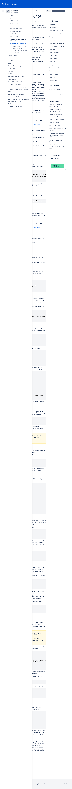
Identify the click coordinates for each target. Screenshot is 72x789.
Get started (11, 15)
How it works (53, 24)
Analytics (10, 71)
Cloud (48, 11)
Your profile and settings (15, 66)
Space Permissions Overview (18, 26)
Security (56, 784)
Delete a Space (14, 36)
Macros (10, 63)
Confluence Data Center (15, 96)
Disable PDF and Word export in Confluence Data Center (56, 146)
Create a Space (14, 20)
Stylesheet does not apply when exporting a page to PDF (56, 135)
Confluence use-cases (14, 84)
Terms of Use (47, 784)
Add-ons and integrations (15, 81)
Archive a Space (14, 34)
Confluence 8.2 (15, 10)
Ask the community (56, 165)
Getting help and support (15, 106)
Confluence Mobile (13, 60)
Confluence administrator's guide (17, 87)
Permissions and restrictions (16, 76)
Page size (52, 49)
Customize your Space (16, 31)
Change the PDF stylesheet (57, 43)
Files (9, 58)
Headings (52, 77)
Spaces (10, 18)
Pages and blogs (12, 55)
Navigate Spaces (14, 23)
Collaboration (11, 68)
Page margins (53, 55)
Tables (51, 71)
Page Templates (54, 122)
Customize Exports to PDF (19, 43)
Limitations (52, 27)
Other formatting (54, 80)
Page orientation (54, 52)
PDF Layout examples (55, 34)
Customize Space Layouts (56, 119)
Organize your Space (16, 28)
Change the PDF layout (56, 30)
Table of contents (54, 68)
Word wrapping (53, 61)
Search (66, 3)
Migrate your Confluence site (16, 94)
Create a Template (54, 125)
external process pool (36, 636)
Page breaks (53, 58)
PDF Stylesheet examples (56, 46)
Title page (52, 37)
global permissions (35, 124)
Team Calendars (12, 79)
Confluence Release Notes (15, 104)
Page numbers (53, 74)
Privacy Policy (38, 784)
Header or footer (54, 40)
